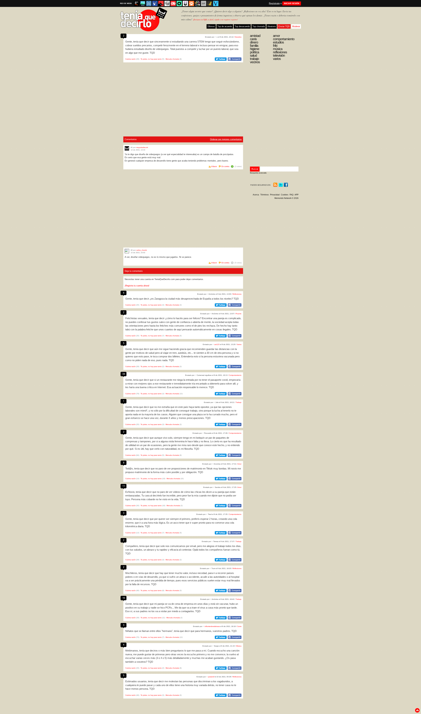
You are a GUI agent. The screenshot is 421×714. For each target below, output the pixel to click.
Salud (253, 55)
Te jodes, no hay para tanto (151, 59)
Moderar (296, 26)
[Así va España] (161, 3)
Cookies (284, 195)
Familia (254, 45)
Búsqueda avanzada (258, 173)
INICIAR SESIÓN (291, 3)
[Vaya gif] (203, 3)
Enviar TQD (284, 26)
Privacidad (275, 195)
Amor (239, 464)
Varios (239, 344)
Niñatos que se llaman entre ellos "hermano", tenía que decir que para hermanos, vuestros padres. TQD (181, 631)
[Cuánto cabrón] (167, 3)
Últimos (211, 26)
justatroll (211, 677)
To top (417, 710)
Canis (239, 626)
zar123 (217, 344)
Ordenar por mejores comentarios (226, 139)
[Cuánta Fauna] (191, 3)
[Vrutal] (173, 3)
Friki (275, 45)
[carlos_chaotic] (127, 251)
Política (254, 52)
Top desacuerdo (242, 26)
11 (123, 486)
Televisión (279, 55)
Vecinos (255, 62)
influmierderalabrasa (212, 626)
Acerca (256, 195)
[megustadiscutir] (127, 148)
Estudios (238, 37)
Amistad (255, 36)
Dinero (254, 42)
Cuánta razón (130, 59)
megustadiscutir (142, 147)
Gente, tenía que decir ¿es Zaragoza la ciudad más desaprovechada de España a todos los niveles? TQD (182, 298)
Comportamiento (235, 375)
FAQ (291, 195)
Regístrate (274, 3)
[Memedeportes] (148, 3)
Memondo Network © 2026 (286, 198)
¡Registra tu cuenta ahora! (137, 285)
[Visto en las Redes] (155, 3)
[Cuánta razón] (142, 3)
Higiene (254, 49)
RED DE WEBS (126, 3)
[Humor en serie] (185, 3)
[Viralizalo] (215, 3)
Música (238, 646)
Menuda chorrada (172, 59)
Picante (238, 314)
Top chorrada (258, 26)
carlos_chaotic (141, 250)
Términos (264, 195)
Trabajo (238, 402)
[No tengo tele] (197, 3)
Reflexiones (237, 294)
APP (296, 195)
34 (123, 373)
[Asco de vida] (136, 3)
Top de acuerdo (224, 26)
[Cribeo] (179, 3)
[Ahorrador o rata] (209, 3)
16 (123, 597)
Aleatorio (271, 26)
